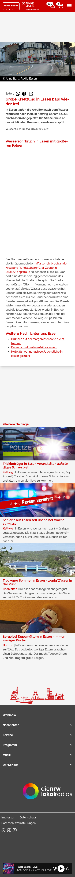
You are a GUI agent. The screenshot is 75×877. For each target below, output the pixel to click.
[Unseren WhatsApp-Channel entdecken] (3, 830)
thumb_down (55, 869)
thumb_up (67, 869)
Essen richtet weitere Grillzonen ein (34, 347)
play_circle (61, 868)
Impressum (8, 817)
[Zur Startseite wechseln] (11, 6)
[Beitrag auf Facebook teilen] (24, 94)
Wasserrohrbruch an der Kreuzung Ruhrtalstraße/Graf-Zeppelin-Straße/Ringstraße (37, 268)
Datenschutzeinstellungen (18, 823)
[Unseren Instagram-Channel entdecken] (15, 830)
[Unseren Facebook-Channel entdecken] (9, 830)
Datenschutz (28, 817)
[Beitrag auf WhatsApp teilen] (18, 94)
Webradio (9, 715)
